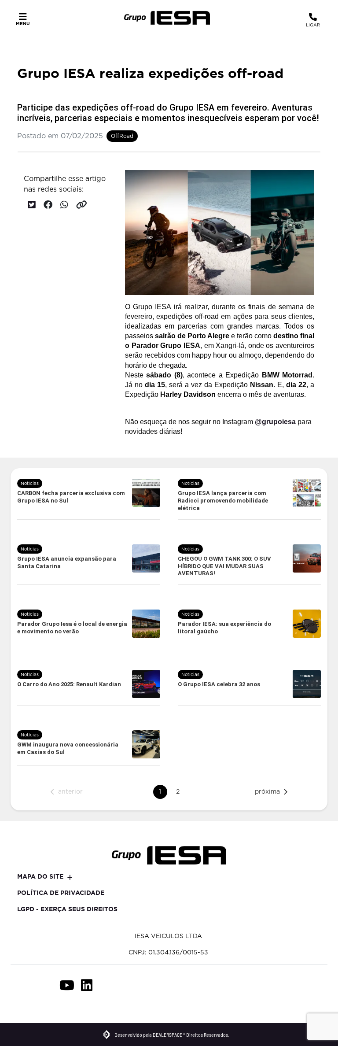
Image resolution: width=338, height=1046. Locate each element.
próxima (267, 791)
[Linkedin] (86, 985)
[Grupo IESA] (167, 18)
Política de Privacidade (60, 892)
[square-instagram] (47, 985)
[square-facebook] (27, 985)
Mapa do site (40, 876)
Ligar (313, 24)
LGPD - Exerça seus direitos (67, 909)
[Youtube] (67, 985)
